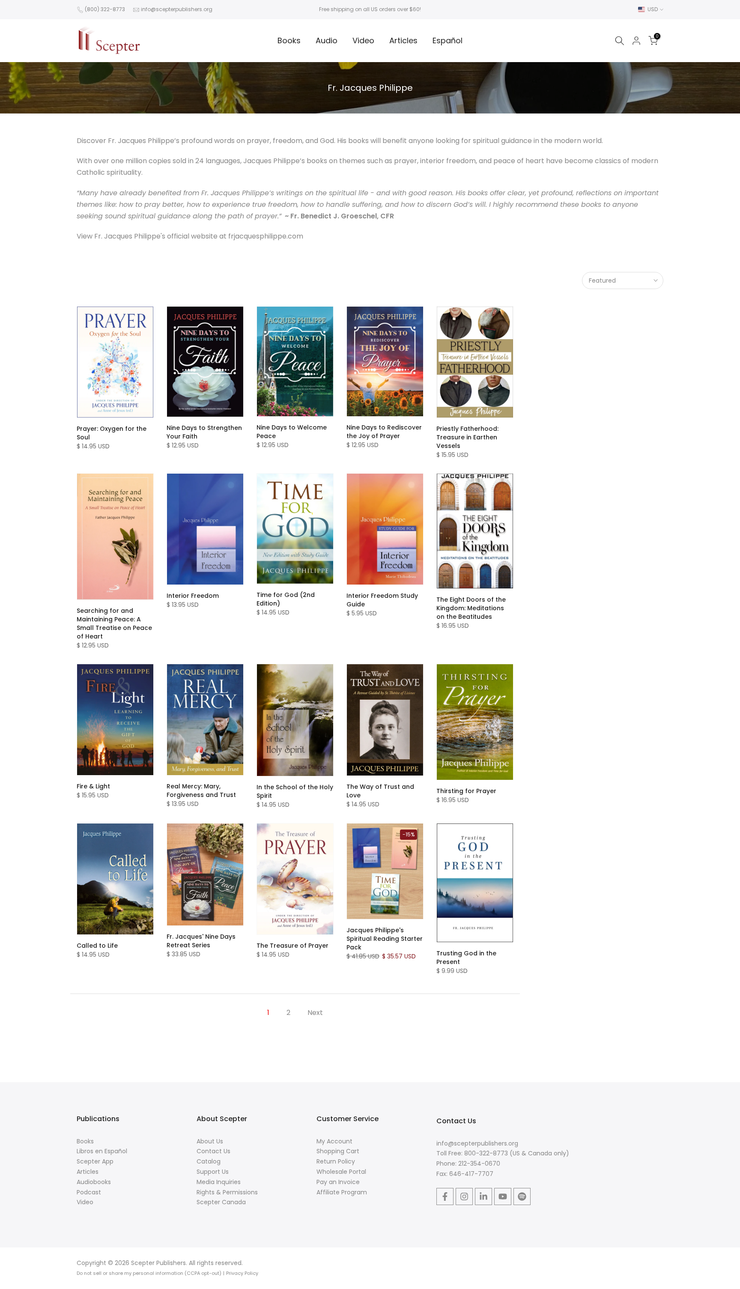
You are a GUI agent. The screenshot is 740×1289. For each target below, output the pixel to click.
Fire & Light (93, 786)
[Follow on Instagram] (464, 1196)
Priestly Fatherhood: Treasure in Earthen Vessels (467, 437)
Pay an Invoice (338, 1182)
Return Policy (335, 1161)
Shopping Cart (337, 1151)
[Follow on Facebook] (445, 1196)
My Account (334, 1141)
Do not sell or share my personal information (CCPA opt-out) (149, 1273)
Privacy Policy (242, 1273)
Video (363, 40)
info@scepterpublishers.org (176, 9)
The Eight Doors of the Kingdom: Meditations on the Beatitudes (471, 608)
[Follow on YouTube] (502, 1196)
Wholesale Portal (341, 1171)
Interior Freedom (193, 595)
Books (289, 40)
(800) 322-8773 (105, 9)
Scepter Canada (221, 1202)
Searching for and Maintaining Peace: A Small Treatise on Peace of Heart (114, 623)
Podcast (89, 1192)
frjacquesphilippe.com (265, 236)
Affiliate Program (341, 1192)
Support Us (213, 1171)
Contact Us (213, 1151)
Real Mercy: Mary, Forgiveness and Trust (201, 790)
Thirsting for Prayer (466, 791)
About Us (210, 1141)
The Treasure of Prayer (292, 945)
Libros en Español (102, 1151)
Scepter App (95, 1161)
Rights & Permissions (227, 1192)
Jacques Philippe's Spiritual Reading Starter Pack (384, 939)
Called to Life (97, 945)
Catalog (209, 1161)
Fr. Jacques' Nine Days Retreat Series (201, 940)
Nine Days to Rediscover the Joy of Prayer (384, 431)
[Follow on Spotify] (522, 1196)
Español (447, 40)
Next (315, 1012)
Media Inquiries (219, 1182)
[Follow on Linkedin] (483, 1196)
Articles (403, 40)
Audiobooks (94, 1182)
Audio (326, 40)
